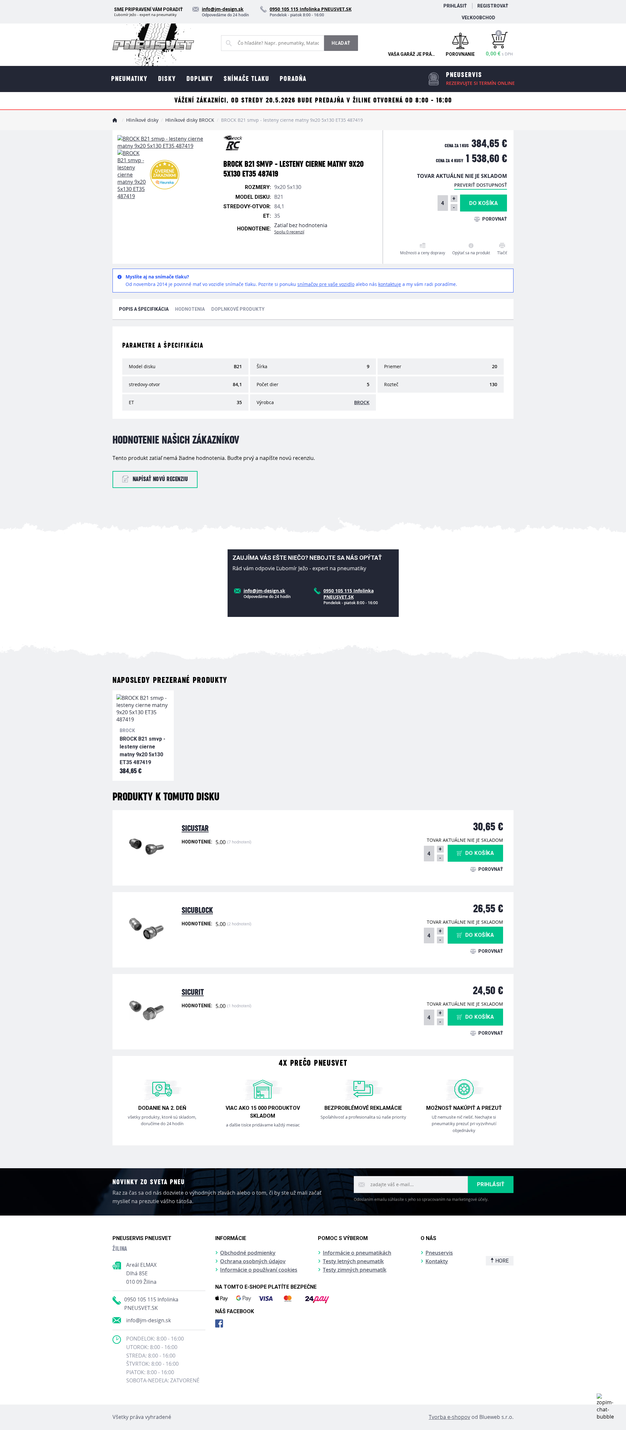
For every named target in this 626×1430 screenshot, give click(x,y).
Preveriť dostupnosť (480, 185)
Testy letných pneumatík (353, 1261)
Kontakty (436, 1261)
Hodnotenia (190, 309)
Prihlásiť (455, 5)
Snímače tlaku (246, 79)
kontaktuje (389, 284)
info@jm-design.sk (148, 1320)
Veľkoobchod (478, 17)
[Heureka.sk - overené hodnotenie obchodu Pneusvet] (164, 174)
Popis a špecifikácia (144, 309)
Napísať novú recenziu (160, 479)
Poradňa (293, 79)
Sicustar (195, 829)
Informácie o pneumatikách (357, 1252)
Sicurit (193, 992)
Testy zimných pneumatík (354, 1269)
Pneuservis (439, 1252)
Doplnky (199, 79)
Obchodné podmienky (248, 1252)
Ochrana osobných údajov (253, 1261)
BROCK (361, 402)
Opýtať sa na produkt (471, 253)
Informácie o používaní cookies (258, 1269)
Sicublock (197, 910)
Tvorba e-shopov (449, 1417)
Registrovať (492, 5)
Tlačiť (502, 253)
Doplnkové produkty (237, 309)
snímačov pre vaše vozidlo (325, 284)
